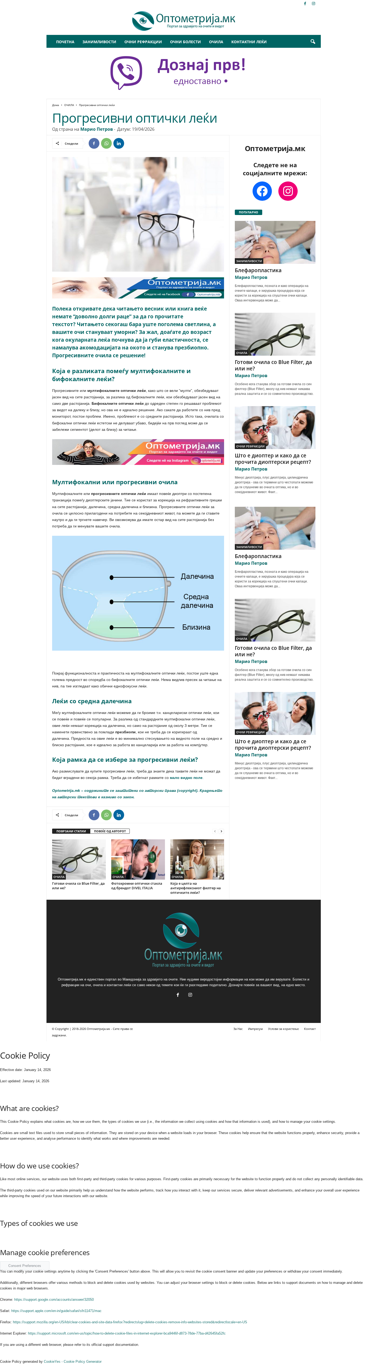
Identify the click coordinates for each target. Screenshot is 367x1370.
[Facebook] (305, 4)
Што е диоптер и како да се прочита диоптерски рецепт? (273, 458)
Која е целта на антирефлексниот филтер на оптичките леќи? (195, 888)
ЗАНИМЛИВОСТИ (99, 41)
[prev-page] (215, 831)
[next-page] (221, 831)
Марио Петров (96, 129)
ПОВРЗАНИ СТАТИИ (71, 831)
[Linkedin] (118, 143)
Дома (55, 105)
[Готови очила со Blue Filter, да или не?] (79, 859)
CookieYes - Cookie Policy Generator (73, 1362)
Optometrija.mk (66, 790)
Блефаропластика (258, 270)
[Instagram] (313, 4)
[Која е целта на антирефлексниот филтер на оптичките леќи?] (197, 859)
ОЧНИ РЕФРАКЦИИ (143, 41)
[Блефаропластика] (275, 242)
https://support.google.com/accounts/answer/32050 (54, 1300)
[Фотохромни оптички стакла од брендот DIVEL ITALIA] (138, 859)
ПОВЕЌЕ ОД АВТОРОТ (110, 831)
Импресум (255, 1029)
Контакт (310, 1029)
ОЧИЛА (216, 41)
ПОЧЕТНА (65, 41)
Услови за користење (283, 1029)
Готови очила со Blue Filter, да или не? (78, 885)
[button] (313, 42)
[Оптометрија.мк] (183, 21)
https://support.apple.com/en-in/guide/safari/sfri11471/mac (56, 1311)
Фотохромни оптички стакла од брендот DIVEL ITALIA (136, 885)
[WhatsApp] (106, 143)
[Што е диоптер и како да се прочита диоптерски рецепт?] (275, 427)
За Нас (238, 1029)
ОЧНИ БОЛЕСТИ (185, 41)
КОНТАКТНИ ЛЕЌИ (249, 41)
